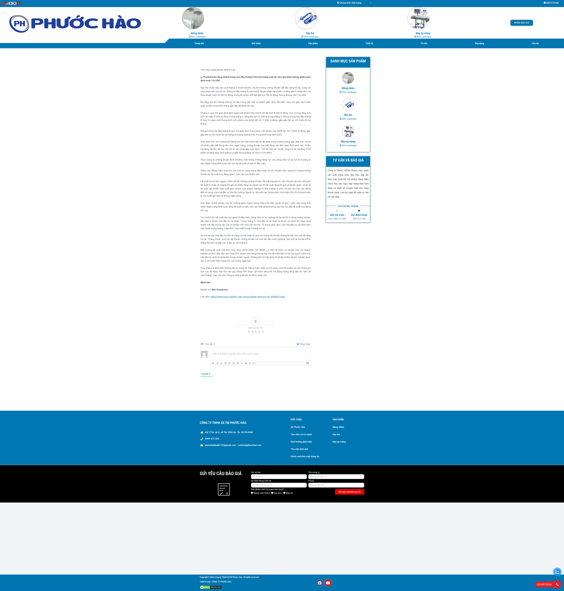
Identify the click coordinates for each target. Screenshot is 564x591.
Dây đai (336, 434)
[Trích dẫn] (238, 363)
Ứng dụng (479, 43)
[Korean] (15, 3)
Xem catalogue (198, 36)
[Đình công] (225, 363)
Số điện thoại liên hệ (261, 480)
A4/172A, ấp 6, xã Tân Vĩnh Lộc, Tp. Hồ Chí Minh (229, 432)
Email (311, 480)
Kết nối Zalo (337, 214)
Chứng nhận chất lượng (350, 3)
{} (250, 363)
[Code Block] (242, 363)
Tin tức (424, 43)
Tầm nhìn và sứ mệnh (301, 434)
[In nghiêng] (217, 363)
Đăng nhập (304, 344)
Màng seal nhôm (262, 493)
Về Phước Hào (298, 427)
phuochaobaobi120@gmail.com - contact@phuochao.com (233, 445)
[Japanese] (11, 3)
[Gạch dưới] (221, 363)
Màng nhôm (338, 427)
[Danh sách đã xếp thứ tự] (230, 363)
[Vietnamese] (19, 3)
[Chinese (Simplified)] (3, 3)
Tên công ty (314, 472)
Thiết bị (369, 43)
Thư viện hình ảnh (299, 449)
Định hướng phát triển (301, 441)
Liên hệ (535, 43)
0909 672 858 (552, 3)
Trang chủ (199, 43)
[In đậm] (213, 363)
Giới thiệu (256, 43)
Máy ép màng (339, 441)
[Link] (246, 363)
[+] (254, 363)
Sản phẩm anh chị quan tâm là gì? (267, 489)
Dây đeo (278, 493)
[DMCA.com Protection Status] (211, 587)
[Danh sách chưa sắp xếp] (234, 363)
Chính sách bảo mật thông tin (305, 456)
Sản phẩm (313, 43)
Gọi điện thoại (359, 214)
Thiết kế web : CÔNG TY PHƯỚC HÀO (215, 582)
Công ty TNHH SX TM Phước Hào (223, 423)
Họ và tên (255, 472)
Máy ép (289, 493)
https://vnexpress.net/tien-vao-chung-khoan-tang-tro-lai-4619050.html (247, 296)
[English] (7, 3)
